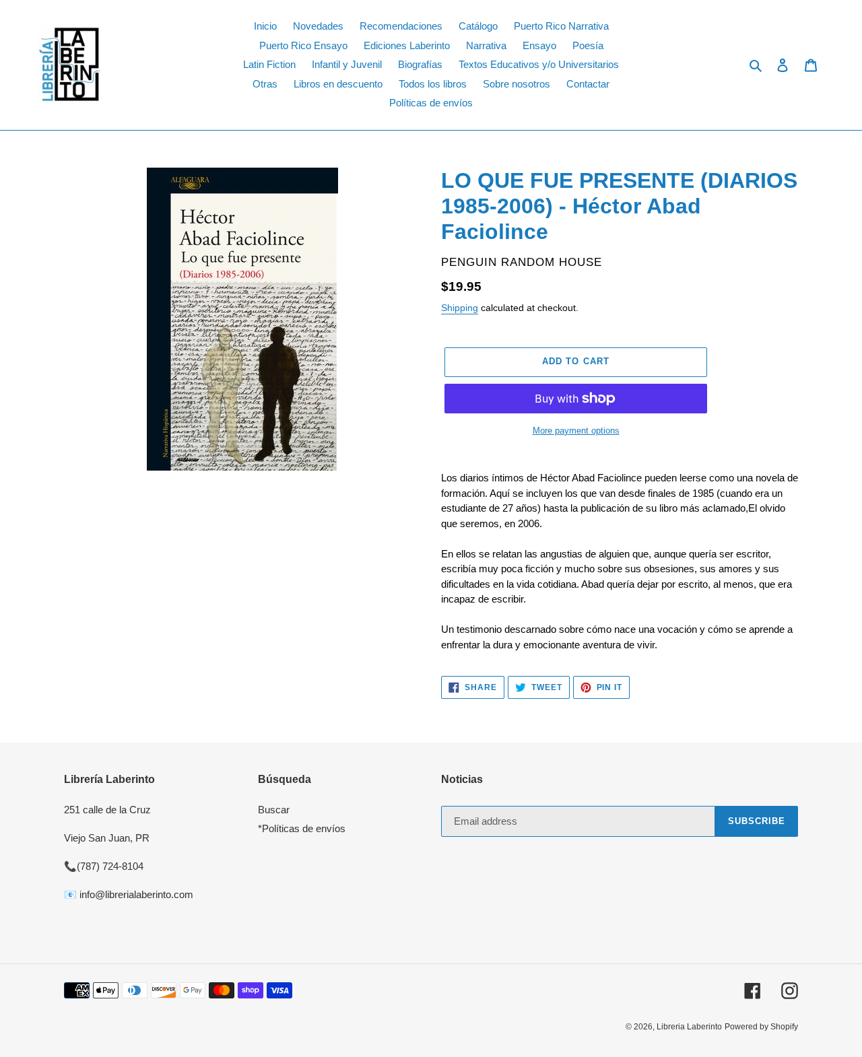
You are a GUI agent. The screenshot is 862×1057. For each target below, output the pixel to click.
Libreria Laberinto (689, 1026)
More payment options (576, 430)
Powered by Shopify (761, 1026)
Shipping (459, 307)
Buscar (274, 809)
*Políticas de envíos (301, 828)
